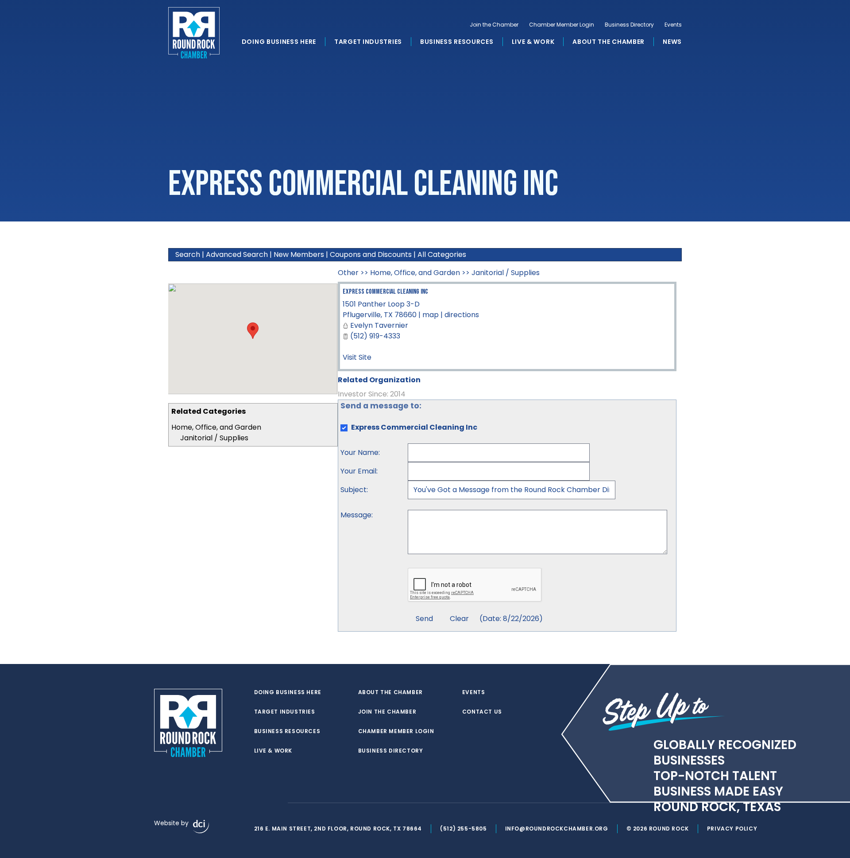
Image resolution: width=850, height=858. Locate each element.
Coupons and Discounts (371, 254)
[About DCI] (201, 826)
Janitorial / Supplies (214, 438)
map (430, 315)
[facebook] (258, 803)
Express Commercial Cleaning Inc (385, 291)
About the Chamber (608, 41)
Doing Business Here (279, 41)
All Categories (441, 254)
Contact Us (482, 711)
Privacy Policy (732, 828)
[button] (253, 330)
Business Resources (457, 41)
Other (348, 273)
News (672, 41)
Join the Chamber (494, 24)
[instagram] (276, 803)
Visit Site (357, 357)
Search (187, 254)
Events (673, 24)
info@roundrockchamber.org (556, 828)
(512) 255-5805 (463, 828)
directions (461, 315)
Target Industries (368, 41)
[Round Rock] (194, 32)
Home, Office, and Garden (216, 427)
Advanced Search (237, 254)
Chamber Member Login (561, 24)
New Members (299, 254)
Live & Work (533, 41)
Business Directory (629, 24)
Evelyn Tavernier (379, 325)
